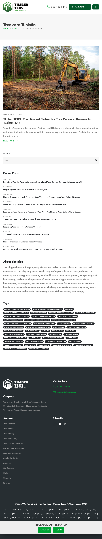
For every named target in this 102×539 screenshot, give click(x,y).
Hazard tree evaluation (13, 320)
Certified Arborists (38, 313)
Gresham (45, 510)
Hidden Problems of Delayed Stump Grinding (22, 241)
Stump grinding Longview (83, 324)
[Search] (96, 160)
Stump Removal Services (13, 331)
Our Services (8, 468)
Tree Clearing (57, 331)
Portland (21, 510)
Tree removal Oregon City (56, 341)
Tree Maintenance (71, 334)
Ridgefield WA (55, 514)
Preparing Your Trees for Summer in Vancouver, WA (25, 189)
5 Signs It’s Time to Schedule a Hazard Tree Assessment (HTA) (29, 219)
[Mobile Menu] (95, 6)
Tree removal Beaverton (13, 341)
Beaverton (36, 510)
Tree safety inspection (13, 345)
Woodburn (83, 518)
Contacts (7, 478)
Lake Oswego (80, 510)
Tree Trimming (43, 345)
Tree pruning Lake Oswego (53, 338)
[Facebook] (55, 424)
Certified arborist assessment (16, 313)
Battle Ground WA (30, 514)
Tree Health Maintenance (36, 334)
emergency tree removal (85, 313)
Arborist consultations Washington (47, 309)
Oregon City (91, 510)
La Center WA (81, 514)
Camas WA (92, 514)
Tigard (28, 510)
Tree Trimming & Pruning (61, 345)
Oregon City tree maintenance (37, 320)
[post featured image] (51, 78)
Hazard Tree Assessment (13, 448)
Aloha (61, 510)
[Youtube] (60, 424)
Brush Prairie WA (52, 518)
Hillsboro (53, 510)
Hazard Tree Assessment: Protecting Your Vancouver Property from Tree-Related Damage (41, 197)
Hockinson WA (38, 518)
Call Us (45, 530)
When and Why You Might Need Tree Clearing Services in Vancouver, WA (34, 204)
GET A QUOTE (78, 7)
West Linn (8, 514)
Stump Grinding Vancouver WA (38, 327)
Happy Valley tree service (67, 316)
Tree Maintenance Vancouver (15, 338)
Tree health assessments (14, 334)
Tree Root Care (75, 341)
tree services (30, 345)
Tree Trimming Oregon (83, 345)
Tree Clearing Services (13, 443)
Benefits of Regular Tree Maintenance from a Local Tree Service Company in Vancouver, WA (42, 182)
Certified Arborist (10, 458)
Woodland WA (69, 514)
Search (6, 153)
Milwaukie (64, 518)
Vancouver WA (10, 510)
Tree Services (9, 423)
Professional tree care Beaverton (17, 324)
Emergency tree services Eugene (16, 316)
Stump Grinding (64, 324)
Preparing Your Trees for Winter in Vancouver (22, 226)
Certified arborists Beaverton (61, 313)
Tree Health (70, 331)
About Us (7, 463)
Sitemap (6, 483)
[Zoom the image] (15, 3)
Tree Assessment (32, 331)
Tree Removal (72, 338)
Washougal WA (10, 518)
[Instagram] (65, 424)
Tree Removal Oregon (34, 341)
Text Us (58, 530)
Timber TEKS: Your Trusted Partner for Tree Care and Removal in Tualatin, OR (46, 121)
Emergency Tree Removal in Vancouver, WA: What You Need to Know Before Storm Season (42, 212)
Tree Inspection (55, 334)
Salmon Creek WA (24, 518)
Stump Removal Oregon (76, 327)
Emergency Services (12, 453)
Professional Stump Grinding (63, 320)
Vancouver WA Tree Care (38, 349)
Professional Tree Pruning (44, 324)
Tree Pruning (34, 338)
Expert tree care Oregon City (43, 316)
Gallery (6, 473)
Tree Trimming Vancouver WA (15, 349)
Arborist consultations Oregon (17, 309)
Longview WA (43, 514)
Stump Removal (58, 327)
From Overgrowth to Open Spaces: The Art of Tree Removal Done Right (34, 249)
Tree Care (45, 331)
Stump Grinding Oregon (13, 327)
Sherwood (17, 514)
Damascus (93, 518)
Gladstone (74, 518)
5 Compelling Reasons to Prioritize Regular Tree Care (26, 234)
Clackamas (69, 510)
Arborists (69, 309)
